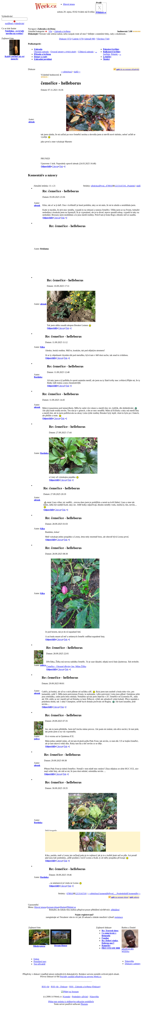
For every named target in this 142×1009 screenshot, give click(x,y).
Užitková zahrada (85, 52)
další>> (77, 72)
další (138, 186)
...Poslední (130, 186)
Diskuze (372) (65, 39)
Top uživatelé (39, 964)
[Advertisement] (14, 106)
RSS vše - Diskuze (59, 986)
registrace (119, 917)
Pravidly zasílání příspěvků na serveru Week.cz (80, 976)
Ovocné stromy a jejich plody (63, 52)
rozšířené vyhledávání (14, 23)
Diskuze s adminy (132, 964)
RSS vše (45, 986)
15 (122, 186)
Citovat (55, 166)
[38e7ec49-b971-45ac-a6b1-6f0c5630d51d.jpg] (73, 473)
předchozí (95, 186)
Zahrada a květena (62, 31)
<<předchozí (66, 72)
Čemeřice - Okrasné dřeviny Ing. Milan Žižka (66, 666)
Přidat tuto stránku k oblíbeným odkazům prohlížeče (71, 1001)
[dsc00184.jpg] (71, 321)
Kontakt (66, 996)
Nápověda (129, 961)
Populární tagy (40, 961)
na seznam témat (119, 897)
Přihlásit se (71, 907)
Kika (42, 347)
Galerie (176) (78, 39)
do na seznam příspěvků (127, 69)
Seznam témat (53, 907)
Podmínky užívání (80, 996)
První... (103, 186)
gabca (43, 665)
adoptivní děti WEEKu (128, 950)
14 (120, 186)
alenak (31, 122)
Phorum (84, 1004)
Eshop (36, 959)
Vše (50, 31)
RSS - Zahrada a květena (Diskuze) (84, 986)
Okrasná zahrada (41, 52)
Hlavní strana (69, 4)
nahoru (134, 897)
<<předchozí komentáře (98, 893)
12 (116, 186)
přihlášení (115, 910)
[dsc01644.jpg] (90, 130)
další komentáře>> (132, 893)
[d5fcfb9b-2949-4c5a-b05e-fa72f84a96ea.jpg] (92, 828)
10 (111, 186)
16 (125, 186)
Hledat (63, 907)
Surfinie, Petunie (110, 54)
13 (118, 186)
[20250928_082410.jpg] (75, 627)
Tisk (61, 166)
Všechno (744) (102, 39)
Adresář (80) (89, 39)
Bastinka (38, 377)
